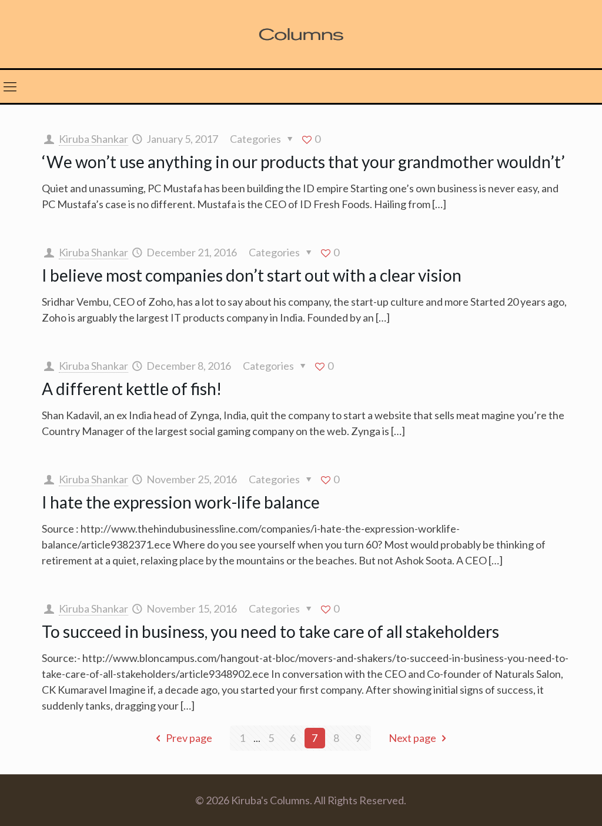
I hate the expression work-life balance (181, 502)
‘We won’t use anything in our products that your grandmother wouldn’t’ (303, 162)
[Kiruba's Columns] (301, 34)
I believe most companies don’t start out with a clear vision (251, 275)
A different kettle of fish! (132, 389)
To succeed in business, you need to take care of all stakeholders (270, 631)
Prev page (189, 737)
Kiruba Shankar (93, 138)
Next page (412, 737)
